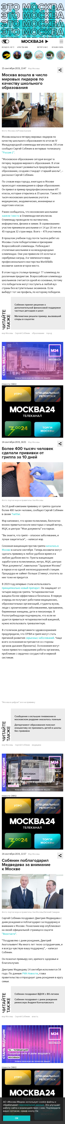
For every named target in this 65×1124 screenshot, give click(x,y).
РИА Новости (30, 973)
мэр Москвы (7, 333)
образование (38, 333)
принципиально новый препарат (21, 588)
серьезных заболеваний (40, 638)
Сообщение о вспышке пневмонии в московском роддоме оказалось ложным (38, 718)
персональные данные (31, 1104)
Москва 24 (32, 41)
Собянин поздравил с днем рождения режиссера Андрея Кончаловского (36, 1001)
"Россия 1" (8, 152)
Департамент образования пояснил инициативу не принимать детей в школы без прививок (38, 727)
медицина (36, 745)
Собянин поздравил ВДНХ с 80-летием (37, 994)
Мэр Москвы (34, 68)
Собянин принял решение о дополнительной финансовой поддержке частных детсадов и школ (38, 307)
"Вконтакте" (9, 934)
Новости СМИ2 (9, 384)
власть (35, 1017)
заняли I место (10, 216)
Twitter (15, 514)
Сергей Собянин (22, 333)
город (49, 333)
